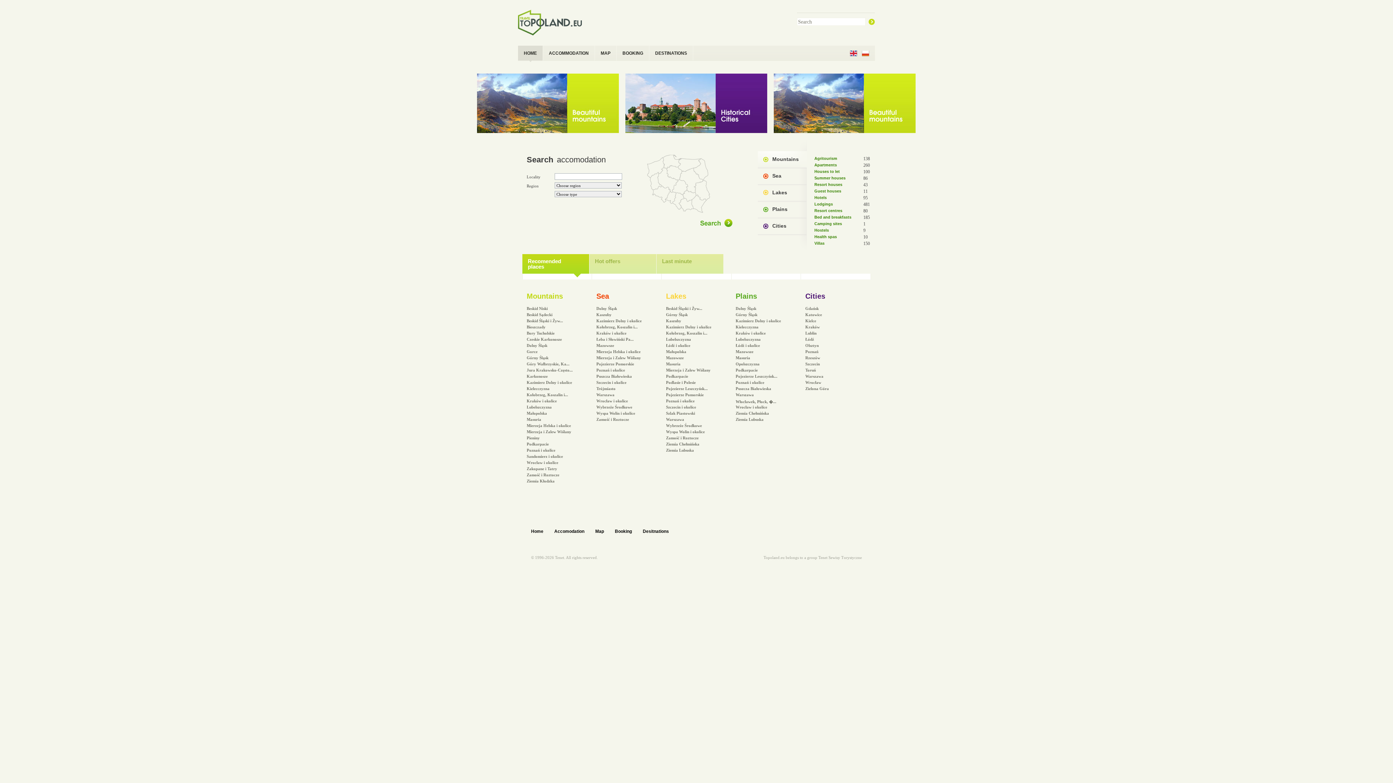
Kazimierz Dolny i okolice (549, 382)
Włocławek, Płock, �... (756, 401)
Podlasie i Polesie (681, 382)
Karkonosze (537, 376)
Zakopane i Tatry (542, 469)
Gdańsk (812, 308)
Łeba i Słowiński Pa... (615, 339)
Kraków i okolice (542, 401)
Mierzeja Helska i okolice (549, 425)
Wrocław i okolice (542, 462)
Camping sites (828, 223)
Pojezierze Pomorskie (615, 364)
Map (599, 531)
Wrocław (813, 382)
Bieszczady (536, 327)
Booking (623, 531)
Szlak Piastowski (680, 413)
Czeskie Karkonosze (544, 339)
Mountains (785, 159)
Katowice (813, 314)
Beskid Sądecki (539, 314)
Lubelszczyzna (539, 407)
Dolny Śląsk (537, 345)
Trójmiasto (606, 388)
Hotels (820, 197)
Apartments (825, 165)
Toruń (810, 370)
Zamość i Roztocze (543, 475)
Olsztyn (812, 345)
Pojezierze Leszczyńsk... (687, 388)
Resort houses (828, 184)
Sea (776, 176)
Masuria (534, 419)
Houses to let (827, 171)
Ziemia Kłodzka (541, 481)
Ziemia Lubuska (680, 450)
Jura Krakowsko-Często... (550, 370)
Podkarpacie (538, 444)
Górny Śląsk (537, 358)
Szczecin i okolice (611, 382)
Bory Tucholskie (541, 333)
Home (537, 531)
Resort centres (828, 210)
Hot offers (607, 261)
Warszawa (605, 395)
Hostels (821, 230)
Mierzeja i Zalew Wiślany (549, 432)
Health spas (825, 237)
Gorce (532, 351)
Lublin (811, 333)
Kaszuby (604, 314)
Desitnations (656, 531)
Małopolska (537, 413)
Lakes (779, 192)
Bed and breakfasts (832, 217)
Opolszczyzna (748, 364)
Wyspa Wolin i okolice (615, 413)
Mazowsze (605, 345)
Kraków (812, 327)
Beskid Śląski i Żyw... (545, 321)
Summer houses (830, 178)
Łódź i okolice (678, 345)
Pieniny (533, 438)
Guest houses (827, 191)
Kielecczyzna (538, 388)
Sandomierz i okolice (545, 456)
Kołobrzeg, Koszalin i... (547, 395)
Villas (819, 243)
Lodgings (823, 204)
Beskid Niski (537, 308)
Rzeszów (812, 358)
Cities (779, 226)
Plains (780, 209)
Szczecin (812, 364)
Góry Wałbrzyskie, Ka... (548, 364)
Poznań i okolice (541, 450)
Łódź (809, 339)
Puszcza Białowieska (614, 376)
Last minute (677, 261)
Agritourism (825, 158)
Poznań (811, 351)
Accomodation (569, 531)
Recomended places (544, 264)
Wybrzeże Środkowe (614, 407)
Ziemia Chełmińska (682, 444)
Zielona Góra (817, 388)
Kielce (810, 321)
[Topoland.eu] (553, 22)
